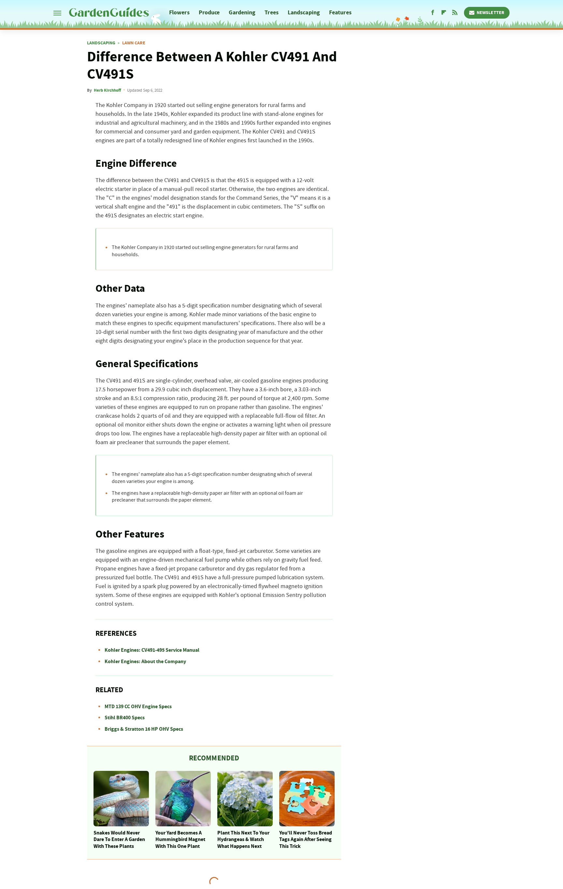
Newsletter (490, 13)
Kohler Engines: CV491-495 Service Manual (152, 650)
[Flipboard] (443, 12)
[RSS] (454, 12)
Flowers (179, 12)
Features (340, 12)
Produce (209, 12)
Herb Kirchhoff (107, 90)
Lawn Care (133, 43)
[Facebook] (432, 12)
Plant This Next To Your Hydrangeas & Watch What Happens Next (243, 840)
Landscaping (304, 12)
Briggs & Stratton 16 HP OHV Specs (144, 729)
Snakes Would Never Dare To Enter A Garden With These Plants (119, 840)
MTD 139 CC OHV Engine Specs (138, 706)
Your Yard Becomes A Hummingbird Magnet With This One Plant (180, 840)
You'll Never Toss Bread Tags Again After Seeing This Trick (305, 840)
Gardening (242, 12)
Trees (272, 12)
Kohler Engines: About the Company (145, 661)
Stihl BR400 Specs (125, 717)
